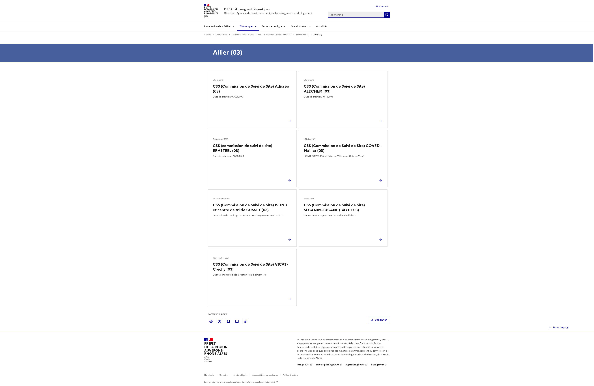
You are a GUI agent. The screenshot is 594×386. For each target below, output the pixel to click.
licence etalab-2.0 (267, 382)
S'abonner (381, 320)
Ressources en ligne (272, 26)
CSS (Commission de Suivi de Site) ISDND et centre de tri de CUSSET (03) (250, 207)
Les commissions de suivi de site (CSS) (274, 34)
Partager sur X (220, 321)
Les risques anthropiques (243, 34)
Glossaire (223, 375)
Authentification (290, 375)
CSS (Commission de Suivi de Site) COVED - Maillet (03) (342, 148)
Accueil (207, 34)
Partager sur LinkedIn (228, 321)
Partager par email (237, 321)
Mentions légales (240, 375)
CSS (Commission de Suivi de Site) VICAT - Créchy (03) (250, 267)
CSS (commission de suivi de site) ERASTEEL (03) (242, 148)
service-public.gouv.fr (327, 364)
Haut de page (560, 327)
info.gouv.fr (303, 364)
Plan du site (209, 375)
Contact (383, 6)
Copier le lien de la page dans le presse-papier (246, 321)
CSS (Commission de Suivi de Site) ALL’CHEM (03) (334, 89)
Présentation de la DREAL (217, 26)
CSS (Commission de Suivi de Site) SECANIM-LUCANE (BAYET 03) (334, 207)
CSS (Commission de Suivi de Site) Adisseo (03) (251, 89)
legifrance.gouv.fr (355, 364)
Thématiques (246, 26)
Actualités (321, 26)
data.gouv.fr (377, 364)
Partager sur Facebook (211, 321)
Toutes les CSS (302, 34)
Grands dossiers (299, 26)
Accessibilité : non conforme (265, 375)
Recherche (387, 15)
